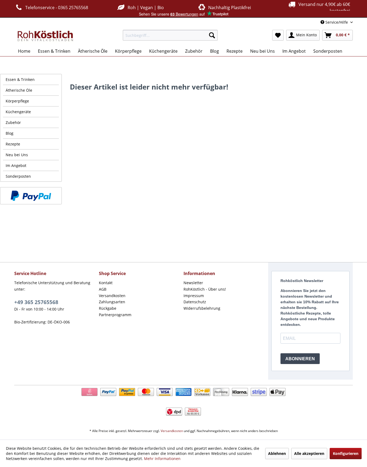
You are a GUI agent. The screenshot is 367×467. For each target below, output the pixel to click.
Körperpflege (17, 101)
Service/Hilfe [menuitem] (336, 22)
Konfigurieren (345, 453)
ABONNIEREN (300, 359)
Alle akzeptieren (309, 453)
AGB (102, 289)
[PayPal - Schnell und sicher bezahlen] (30, 196)
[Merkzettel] (278, 35)
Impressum (194, 295)
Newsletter (193, 282)
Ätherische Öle (19, 90)
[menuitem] (170, 35)
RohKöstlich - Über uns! (205, 289)
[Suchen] (212, 35)
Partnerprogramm (115, 314)
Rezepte (13, 144)
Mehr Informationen (162, 458)
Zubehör (13, 122)
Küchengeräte (18, 111)
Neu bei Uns (17, 154)
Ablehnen (277, 453)
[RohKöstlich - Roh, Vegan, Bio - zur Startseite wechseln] (45, 36)
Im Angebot (16, 165)
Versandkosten (112, 295)
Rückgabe (107, 308)
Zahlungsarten (112, 301)
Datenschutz (195, 301)
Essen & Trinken (20, 79)
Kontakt (106, 282)
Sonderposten (18, 176)
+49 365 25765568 (36, 302)
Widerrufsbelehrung (202, 308)
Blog (9, 133)
